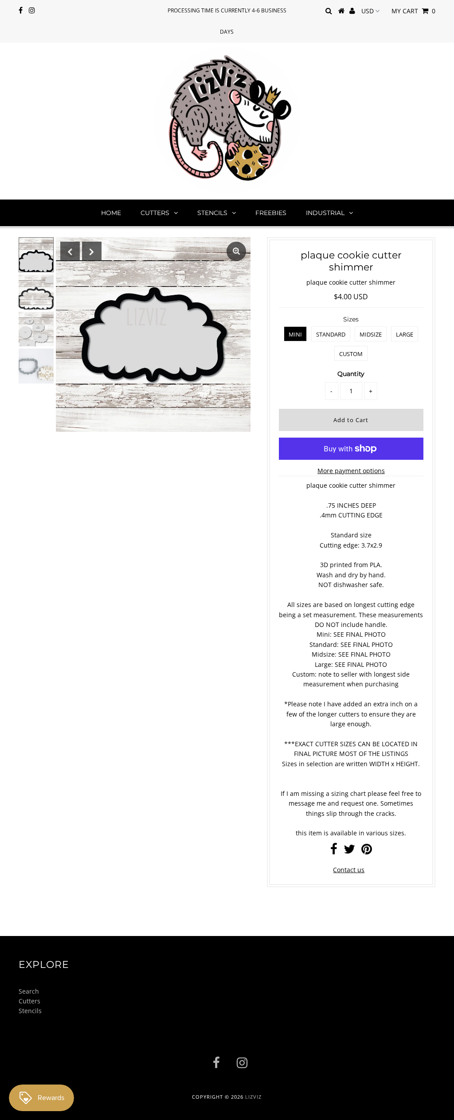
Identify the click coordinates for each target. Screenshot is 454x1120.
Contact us (348, 869)
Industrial (325, 213)
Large (404, 334)
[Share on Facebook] (333, 851)
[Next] (92, 251)
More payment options (351, 470)
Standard (330, 334)
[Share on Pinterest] (366, 851)
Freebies (270, 213)
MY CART (413, 11)
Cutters (155, 213)
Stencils (212, 213)
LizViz (253, 1096)
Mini (295, 334)
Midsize (371, 334)
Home (111, 213)
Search (29, 991)
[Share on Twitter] (349, 851)
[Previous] (70, 251)
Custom (351, 354)
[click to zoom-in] (236, 251)
